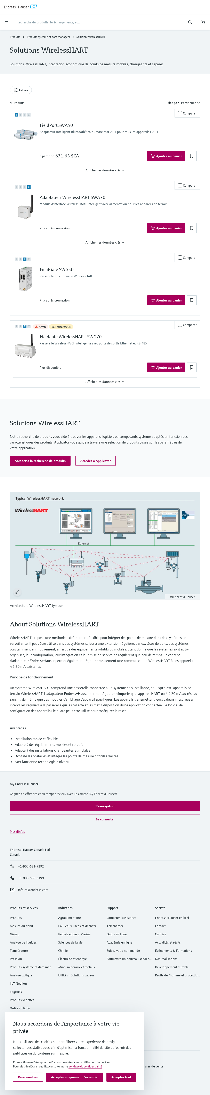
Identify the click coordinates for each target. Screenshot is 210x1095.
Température (19, 950)
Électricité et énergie (72, 959)
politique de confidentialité (85, 1066)
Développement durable (172, 967)
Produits (15, 37)
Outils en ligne (20, 1008)
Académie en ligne (119, 942)
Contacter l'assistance (121, 918)
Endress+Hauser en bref (172, 918)
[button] (192, 156)
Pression (16, 959)
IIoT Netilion (18, 983)
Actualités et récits (168, 942)
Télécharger (115, 926)
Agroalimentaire (69, 918)
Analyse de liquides (23, 942)
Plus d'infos (17, 831)
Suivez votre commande (123, 950)
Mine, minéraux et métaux (76, 967)
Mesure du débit (21, 926)
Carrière (160, 934)
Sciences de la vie (70, 942)
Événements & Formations (173, 950)
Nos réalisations (166, 959)
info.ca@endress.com (33, 890)
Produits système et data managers (48, 37)
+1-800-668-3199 (31, 878)
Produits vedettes (22, 1000)
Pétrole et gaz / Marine (74, 934)
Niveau (14, 934)
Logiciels (16, 992)
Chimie (63, 950)
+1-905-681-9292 (31, 866)
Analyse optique (21, 975)
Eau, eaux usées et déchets (77, 926)
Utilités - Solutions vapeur (76, 975)
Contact (160, 926)
